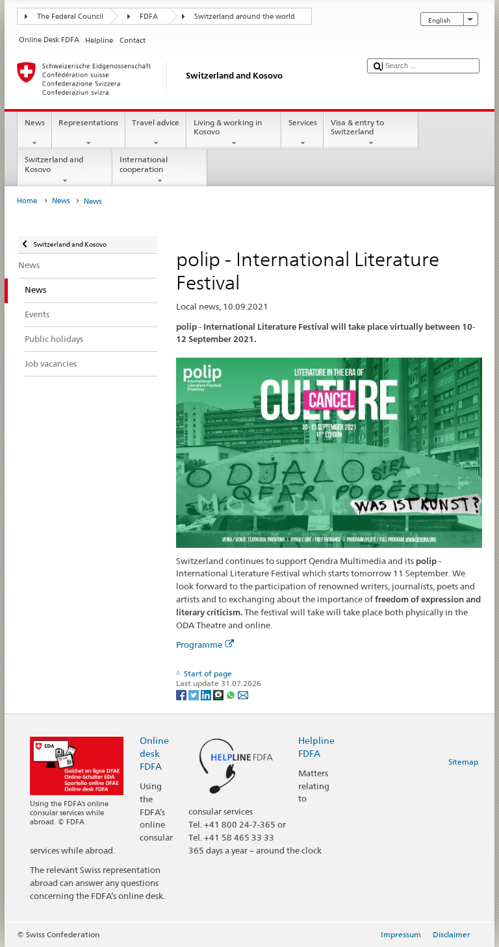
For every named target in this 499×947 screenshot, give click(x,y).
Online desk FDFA (154, 753)
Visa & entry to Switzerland (357, 126)
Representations (88, 122)
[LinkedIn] (207, 694)
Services (302, 122)
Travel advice (155, 122)
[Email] (243, 694)
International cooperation (144, 163)
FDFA (149, 16)
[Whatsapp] (231, 694)
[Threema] (219, 694)
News (35, 122)
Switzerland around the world (244, 16)
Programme (199, 644)
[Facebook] (182, 694)
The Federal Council (70, 16)
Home (27, 201)
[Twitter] (194, 694)
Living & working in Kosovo (228, 126)
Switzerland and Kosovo (54, 163)
